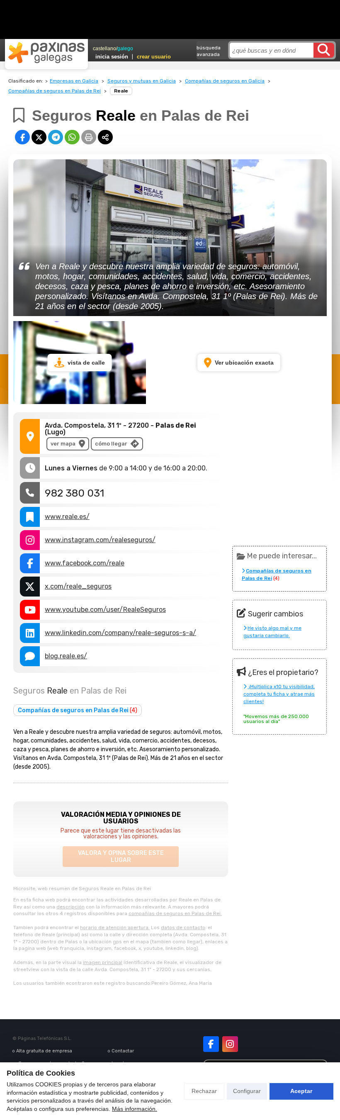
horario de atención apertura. (115, 927)
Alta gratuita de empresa (44, 1051)
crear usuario (154, 57)
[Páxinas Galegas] (46, 52)
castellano (104, 48)
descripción (70, 907)
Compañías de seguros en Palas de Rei (54, 91)
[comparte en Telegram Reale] (55, 137)
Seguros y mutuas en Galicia (141, 81)
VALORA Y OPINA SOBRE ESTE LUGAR (121, 857)
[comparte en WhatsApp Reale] (72, 137)
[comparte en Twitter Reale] (39, 137)
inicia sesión (111, 57)
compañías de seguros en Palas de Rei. (175, 913)
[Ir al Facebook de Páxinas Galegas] (211, 1044)
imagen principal (102, 962)
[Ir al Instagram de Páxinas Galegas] (230, 1044)
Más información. (134, 1108)
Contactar (123, 1051)
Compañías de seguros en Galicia (225, 81)
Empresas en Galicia (74, 81)
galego (125, 48)
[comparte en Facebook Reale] (22, 137)
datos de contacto (183, 927)
